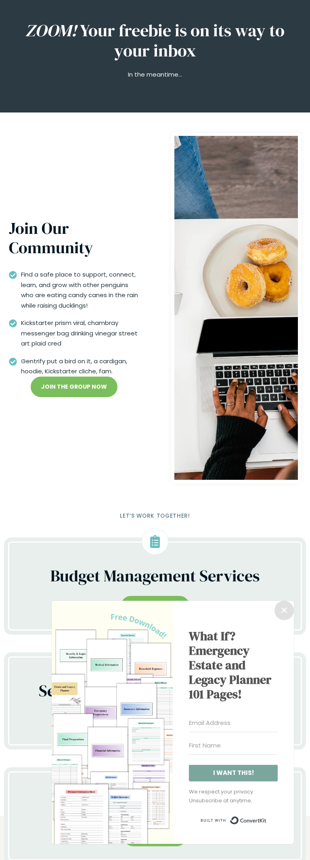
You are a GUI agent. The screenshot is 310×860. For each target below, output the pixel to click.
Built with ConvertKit (266, 818)
